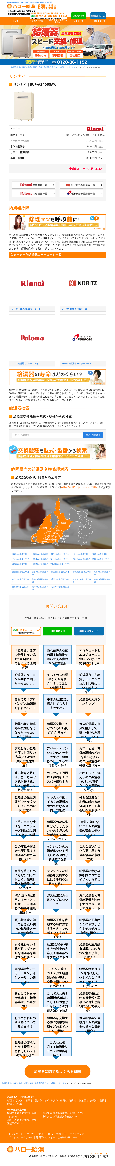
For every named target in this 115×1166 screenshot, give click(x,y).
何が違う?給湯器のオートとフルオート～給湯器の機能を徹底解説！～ (25, 904)
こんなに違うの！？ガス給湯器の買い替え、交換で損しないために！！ (57, 977)
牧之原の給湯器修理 (81, 559)
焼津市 (10, 1103)
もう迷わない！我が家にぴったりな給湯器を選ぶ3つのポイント (25, 953)
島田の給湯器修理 (40, 559)
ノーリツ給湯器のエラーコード (76, 308)
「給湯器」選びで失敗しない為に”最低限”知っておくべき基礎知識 (25, 659)
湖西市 (10, 1100)
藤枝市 (103, 1100)
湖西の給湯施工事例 (20, 572)
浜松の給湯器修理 (40, 554)
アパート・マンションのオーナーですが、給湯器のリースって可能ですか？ (57, 757)
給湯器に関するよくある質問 (57, 1071)
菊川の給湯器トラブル (59, 559)
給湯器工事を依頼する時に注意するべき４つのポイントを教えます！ (57, 928)
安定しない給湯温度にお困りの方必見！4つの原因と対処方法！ (25, 757)
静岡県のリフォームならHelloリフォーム (58, 1137)
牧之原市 (83, 1100)
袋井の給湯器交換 (80, 554)
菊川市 (73, 1100)
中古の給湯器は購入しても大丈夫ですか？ (57, 704)
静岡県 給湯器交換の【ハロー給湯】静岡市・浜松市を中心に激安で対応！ (30, 2)
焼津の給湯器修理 (40, 564)
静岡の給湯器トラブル (101, 559)
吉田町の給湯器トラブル (60, 564)
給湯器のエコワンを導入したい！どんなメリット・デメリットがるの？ (90, 977)
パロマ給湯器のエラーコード (25, 363)
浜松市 (19, 1100)
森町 (46, 1100)
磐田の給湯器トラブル (59, 554)
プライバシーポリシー (20, 1137)
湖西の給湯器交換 (19, 554)
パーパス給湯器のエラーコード (76, 363)
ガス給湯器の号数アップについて (57, 900)
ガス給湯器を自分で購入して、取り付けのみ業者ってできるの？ (89, 732)
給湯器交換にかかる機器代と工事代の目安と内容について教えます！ (89, 1002)
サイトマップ (77, 1133)
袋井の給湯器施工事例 (82, 572)
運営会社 (61, 1133)
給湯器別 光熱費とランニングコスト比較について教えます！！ (90, 683)
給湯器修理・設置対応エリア (20, 1097)
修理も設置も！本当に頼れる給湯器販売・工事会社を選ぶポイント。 (89, 806)
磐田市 (29, 1100)
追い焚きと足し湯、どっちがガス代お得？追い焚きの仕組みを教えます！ (25, 781)
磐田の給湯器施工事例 (60, 572)
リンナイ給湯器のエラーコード (26, 308)
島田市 (63, 1100)
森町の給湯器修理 (99, 554)
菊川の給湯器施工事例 (60, 579)
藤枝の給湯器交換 (19, 564)
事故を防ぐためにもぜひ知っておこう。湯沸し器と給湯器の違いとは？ (25, 879)
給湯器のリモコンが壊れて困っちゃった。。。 (25, 679)
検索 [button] (93, 435)
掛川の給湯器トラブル (21, 559)
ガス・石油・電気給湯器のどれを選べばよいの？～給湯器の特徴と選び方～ (89, 757)
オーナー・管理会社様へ (40, 1133)
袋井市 (38, 1100)
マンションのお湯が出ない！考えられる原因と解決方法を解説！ (57, 855)
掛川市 (54, 1100)
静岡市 (93, 1100)
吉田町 (19, 1103)
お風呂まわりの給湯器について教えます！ (25, 1022)
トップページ (16, 1133)
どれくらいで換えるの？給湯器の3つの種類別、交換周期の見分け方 (90, 781)
